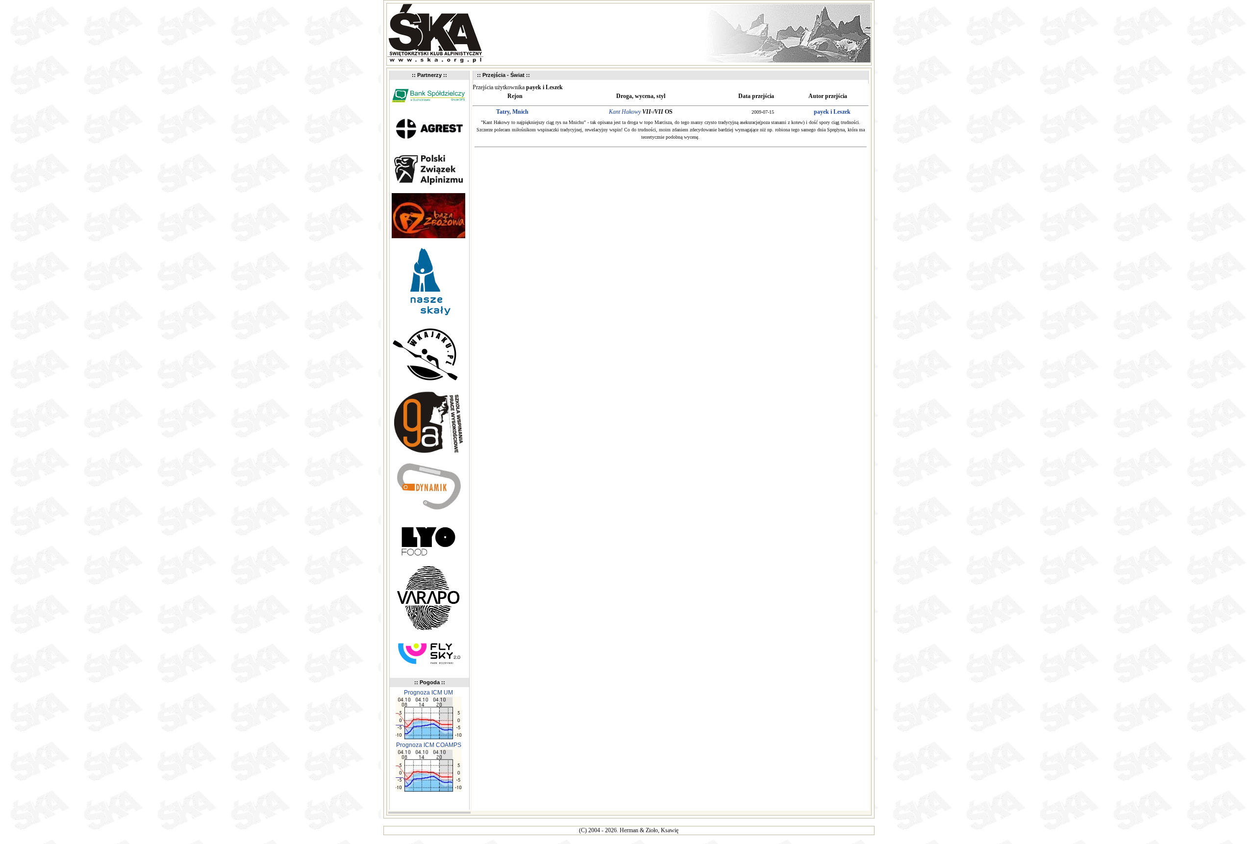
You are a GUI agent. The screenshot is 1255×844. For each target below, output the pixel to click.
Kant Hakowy (625, 111)
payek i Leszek (832, 111)
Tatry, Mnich (512, 111)
